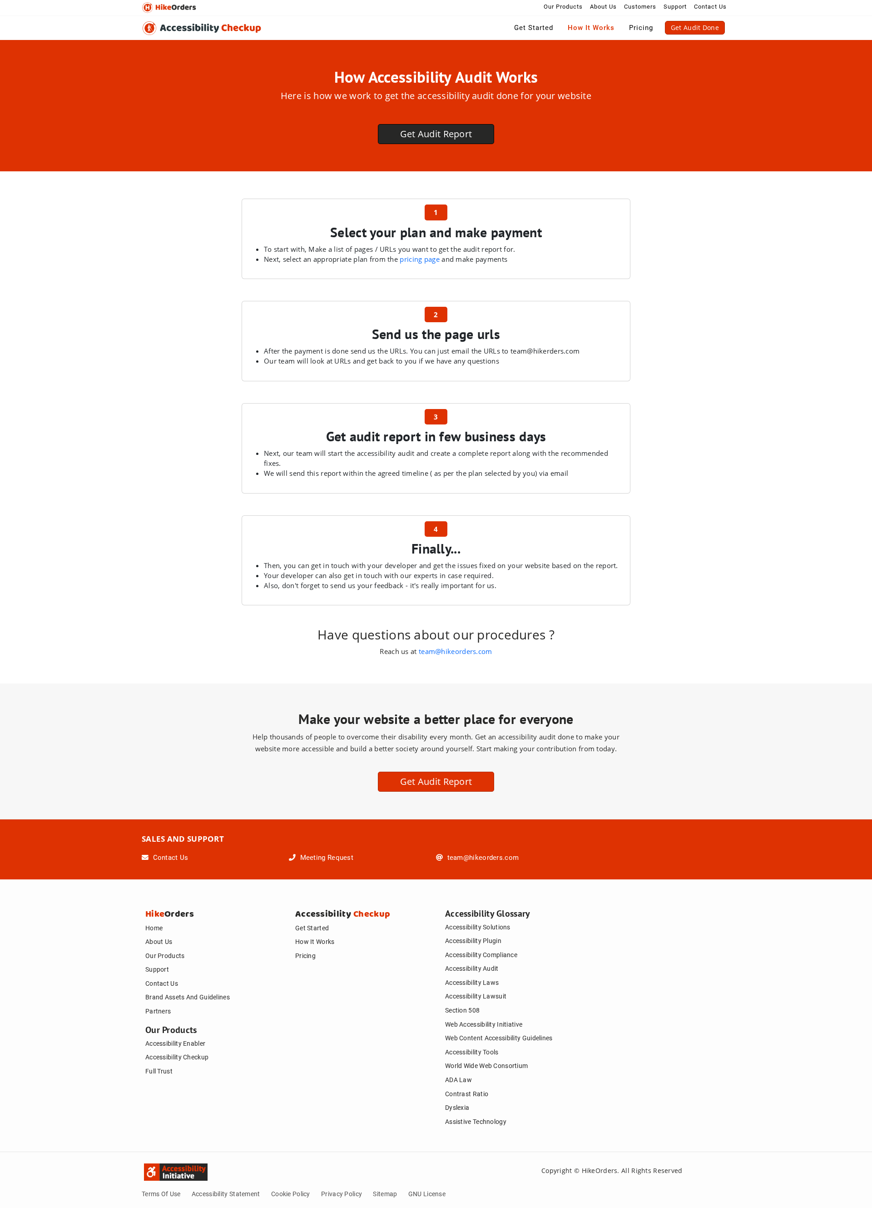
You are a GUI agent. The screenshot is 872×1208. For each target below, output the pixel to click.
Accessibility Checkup (176, 1057)
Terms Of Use (161, 1194)
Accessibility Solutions (477, 927)
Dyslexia (457, 1107)
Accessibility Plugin (473, 940)
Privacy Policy (341, 1194)
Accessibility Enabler (175, 1043)
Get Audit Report (436, 134)
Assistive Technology (475, 1121)
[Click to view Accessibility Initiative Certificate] (151, 1170)
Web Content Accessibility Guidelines (499, 1038)
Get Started (533, 28)
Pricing (641, 28)
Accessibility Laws (472, 982)
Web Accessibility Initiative (483, 1024)
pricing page (420, 259)
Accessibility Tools (472, 1052)
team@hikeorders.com (455, 651)
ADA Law (458, 1079)
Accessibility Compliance (481, 954)
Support (675, 6)
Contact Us (710, 6)
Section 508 (462, 1010)
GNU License (427, 1194)
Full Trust (159, 1071)
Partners (158, 1011)
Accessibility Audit (472, 968)
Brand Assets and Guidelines (187, 997)
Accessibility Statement (226, 1194)
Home (154, 928)
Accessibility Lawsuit (475, 996)
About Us (603, 6)
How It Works (591, 28)
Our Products (563, 6)
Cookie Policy (290, 1194)
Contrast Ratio (466, 1094)
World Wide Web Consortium (486, 1065)
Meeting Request (325, 858)
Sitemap (385, 1194)
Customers (640, 6)
